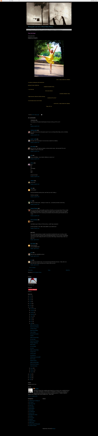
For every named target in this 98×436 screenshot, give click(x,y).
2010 (30, 374)
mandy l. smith (33, 139)
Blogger (53, 428)
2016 (30, 298)
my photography (45, 29)
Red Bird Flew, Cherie (33, 414)
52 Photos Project (33, 328)
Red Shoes (31, 416)
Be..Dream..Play (32, 403)
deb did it (36, 388)
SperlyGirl (31, 419)
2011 (30, 307)
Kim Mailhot (33, 243)
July (31, 317)
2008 (30, 377)
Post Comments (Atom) (37, 272)
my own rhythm (33, 346)
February (32, 370)
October (32, 312)
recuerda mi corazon (32, 425)
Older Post (68, 270)
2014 (30, 301)
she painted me (33, 355)
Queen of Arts (31, 413)
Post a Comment (32, 267)
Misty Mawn (31, 410)
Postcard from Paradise (34, 333)
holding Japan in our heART (35, 357)
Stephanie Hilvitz (32, 420)
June (31, 319)
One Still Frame (32, 411)
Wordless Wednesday (34, 342)
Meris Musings (31, 408)
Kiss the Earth (32, 339)
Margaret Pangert (34, 208)
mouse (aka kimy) (34, 219)
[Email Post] (41, 114)
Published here (59, 29)
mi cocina (32, 348)
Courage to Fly (33, 351)
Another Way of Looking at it (34, 400)
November (32, 310)
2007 (30, 379)
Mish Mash (38, 29)
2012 (30, 305)
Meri (31, 252)
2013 (30, 303)
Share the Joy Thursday (34, 326)
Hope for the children (34, 330)
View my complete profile (32, 396)
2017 (30, 296)
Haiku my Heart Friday (34, 325)
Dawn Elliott (33, 146)
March (31, 368)
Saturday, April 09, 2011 (35, 126)
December (32, 308)
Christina (32, 335)
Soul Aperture (31, 417)
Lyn (31, 260)
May (31, 321)
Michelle (32, 180)
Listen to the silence (33, 365)
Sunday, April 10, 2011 (35, 239)
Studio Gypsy (31, 422)
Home (28, 29)
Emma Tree (31, 405)
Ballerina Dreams (33, 360)
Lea (31, 200)
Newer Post (30, 270)
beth (31, 155)
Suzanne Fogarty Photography (34, 423)
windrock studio (34, 130)
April (31, 323)
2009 (30, 376)
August (31, 316)
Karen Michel (31, 406)
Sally (31, 188)
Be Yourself (31, 402)
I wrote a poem (33, 353)
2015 (30, 299)
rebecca (32, 163)
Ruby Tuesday (32, 344)
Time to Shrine (33, 332)
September (32, 314)
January (31, 371)
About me (33, 29)
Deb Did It (52, 29)
